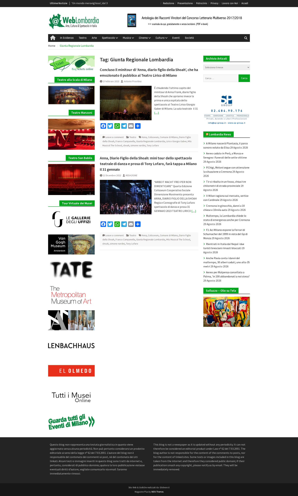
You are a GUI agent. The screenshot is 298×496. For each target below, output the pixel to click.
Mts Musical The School (178, 239)
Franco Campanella (125, 141)
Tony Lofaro (153, 145)
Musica (127, 38)
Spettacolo (108, 38)
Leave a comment (114, 137)
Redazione (168, 3)
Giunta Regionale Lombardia (150, 141)
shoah (126, 145)
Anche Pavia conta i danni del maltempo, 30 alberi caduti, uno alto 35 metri (226, 262)
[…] (156, 112)
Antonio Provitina (132, 81)
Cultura (160, 38)
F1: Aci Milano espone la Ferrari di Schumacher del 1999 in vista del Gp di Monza (225, 234)
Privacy (214, 3)
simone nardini (138, 145)
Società (189, 38)
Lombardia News (220, 134)
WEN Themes (157, 491)
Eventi (176, 38)
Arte (94, 38)
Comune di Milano (169, 137)
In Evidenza (67, 38)
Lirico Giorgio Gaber (176, 141)
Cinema (143, 38)
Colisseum (153, 137)
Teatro (83, 38)
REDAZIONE (131, 175)
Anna (144, 137)
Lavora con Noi (230, 3)
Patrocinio (201, 3)
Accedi (244, 3)
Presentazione (185, 3)
